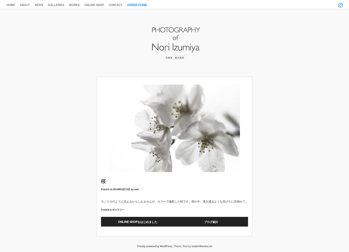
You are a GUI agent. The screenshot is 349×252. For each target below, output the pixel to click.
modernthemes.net (201, 246)
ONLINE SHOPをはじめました (137, 222)
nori (136, 189)
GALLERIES (56, 5)
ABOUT (25, 5)
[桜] (174, 129)
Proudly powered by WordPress (154, 246)
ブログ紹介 (211, 222)
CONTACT (115, 5)
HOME (10, 5)
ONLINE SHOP (94, 5)
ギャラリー (118, 209)
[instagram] (340, 2)
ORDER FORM (137, 5)
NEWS (39, 5)
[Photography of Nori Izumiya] (174, 59)
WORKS (74, 5)
